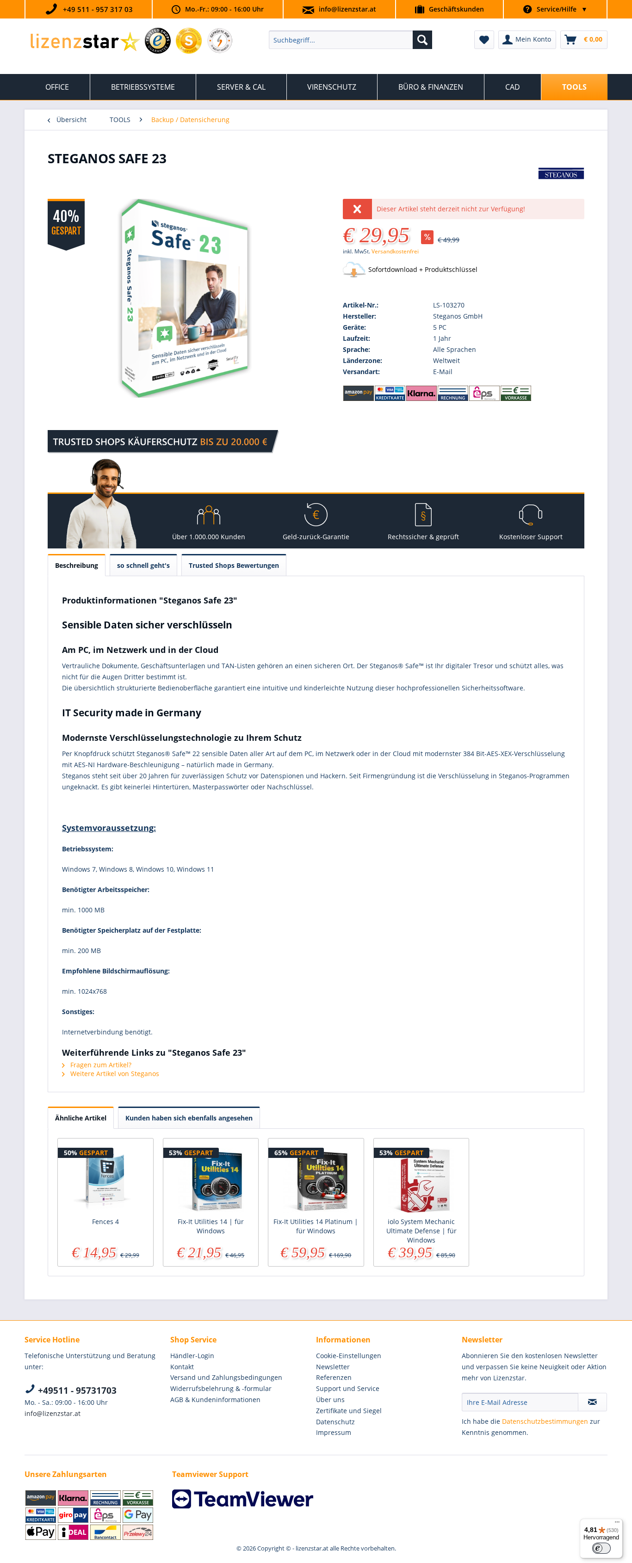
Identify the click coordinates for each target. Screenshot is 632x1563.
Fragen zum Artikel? (99, 1064)
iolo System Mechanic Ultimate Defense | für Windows (421, 1230)
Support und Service (347, 1388)
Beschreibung (76, 565)
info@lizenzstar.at (347, 9)
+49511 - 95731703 (76, 1391)
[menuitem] (350, 40)
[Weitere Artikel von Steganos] (561, 183)
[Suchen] (422, 40)
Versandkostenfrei (395, 251)
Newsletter (333, 1366)
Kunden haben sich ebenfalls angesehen (189, 1118)
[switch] (601, 1548)
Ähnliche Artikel (80, 1118)
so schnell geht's (143, 565)
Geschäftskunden (456, 9)
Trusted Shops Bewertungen (234, 565)
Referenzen (334, 1377)
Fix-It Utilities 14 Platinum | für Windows (315, 1226)
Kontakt (182, 1366)
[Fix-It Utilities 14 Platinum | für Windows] (316, 1180)
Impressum (333, 1432)
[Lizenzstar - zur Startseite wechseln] (85, 42)
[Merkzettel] (484, 40)
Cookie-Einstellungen (348, 1355)
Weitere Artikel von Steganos (113, 1073)
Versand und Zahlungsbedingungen (226, 1377)
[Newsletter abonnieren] (592, 1402)
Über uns (330, 1399)
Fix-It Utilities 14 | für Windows (211, 1226)
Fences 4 (105, 1221)
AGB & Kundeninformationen (215, 1399)
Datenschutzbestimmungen (545, 1421)
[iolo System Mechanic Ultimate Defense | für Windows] (421, 1180)
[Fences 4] (105, 1180)
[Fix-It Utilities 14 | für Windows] (211, 1180)
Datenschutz (335, 1421)
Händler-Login (192, 1355)
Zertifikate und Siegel (349, 1410)
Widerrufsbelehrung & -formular (221, 1388)
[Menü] (617, 1524)
